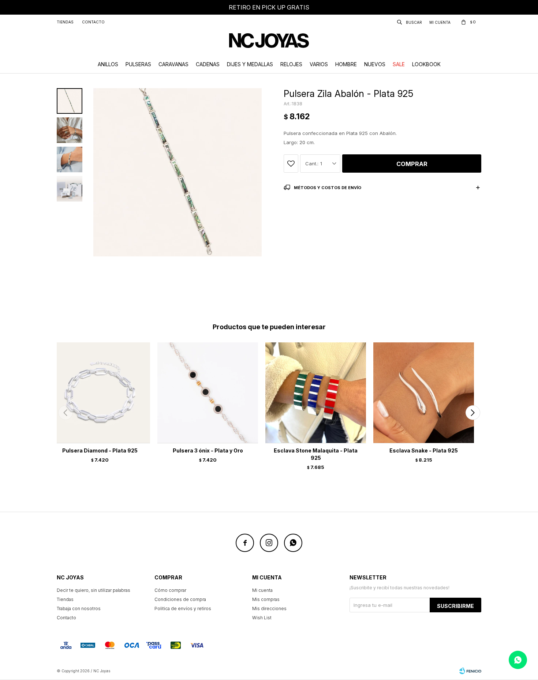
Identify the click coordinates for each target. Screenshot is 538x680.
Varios (319, 64)
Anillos (108, 64)
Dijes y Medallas (250, 64)
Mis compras (266, 599)
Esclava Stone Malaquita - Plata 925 (316, 454)
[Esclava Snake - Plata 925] (423, 392)
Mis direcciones (269, 608)
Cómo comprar (170, 590)
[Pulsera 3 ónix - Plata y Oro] (207, 392)
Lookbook (426, 64)
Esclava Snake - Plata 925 (423, 450)
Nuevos (374, 64)
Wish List (262, 617)
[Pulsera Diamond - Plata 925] (99, 392)
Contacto (93, 22)
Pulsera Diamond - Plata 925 (100, 450)
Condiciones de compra (180, 599)
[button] (473, 413)
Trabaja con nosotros (79, 608)
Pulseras (138, 64)
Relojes (291, 64)
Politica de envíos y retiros (182, 608)
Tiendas (65, 22)
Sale (399, 64)
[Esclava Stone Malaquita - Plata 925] (315, 392)
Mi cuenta (262, 590)
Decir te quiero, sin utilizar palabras (93, 590)
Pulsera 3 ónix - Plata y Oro (208, 450)
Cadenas (208, 64)
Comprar (411, 164)
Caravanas (173, 64)
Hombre (346, 64)
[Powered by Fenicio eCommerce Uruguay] (470, 670)
